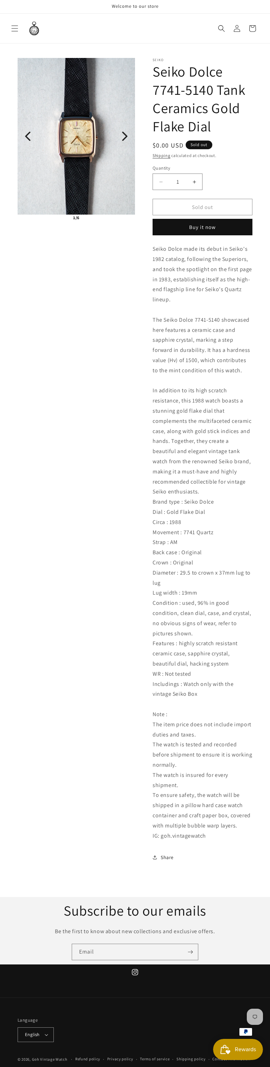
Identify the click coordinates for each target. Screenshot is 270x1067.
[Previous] (28, 136)
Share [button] (167, 857)
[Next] (125, 136)
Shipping (162, 155)
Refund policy (87, 1058)
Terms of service (154, 1058)
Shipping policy (191, 1058)
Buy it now (202, 227)
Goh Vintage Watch (50, 1059)
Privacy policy (120, 1058)
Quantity (161, 168)
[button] (14, 28)
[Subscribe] (190, 952)
